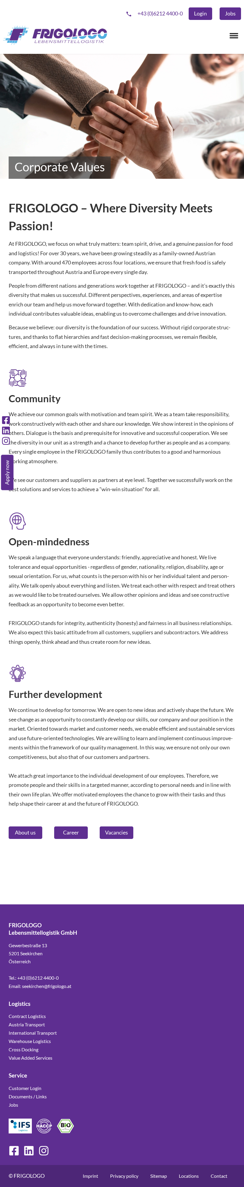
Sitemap (158, 1176)
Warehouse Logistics (30, 1041)
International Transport (33, 1033)
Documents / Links (28, 1096)
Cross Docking (23, 1049)
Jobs (13, 1105)
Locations (189, 1176)
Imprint (90, 1176)
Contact (219, 1176)
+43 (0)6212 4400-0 (38, 978)
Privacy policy (124, 1176)
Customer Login (25, 1088)
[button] (234, 35)
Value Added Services (30, 1058)
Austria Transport (27, 1024)
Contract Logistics (27, 1016)
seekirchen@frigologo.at (46, 986)
